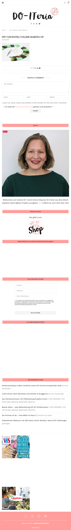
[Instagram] (33, 23)
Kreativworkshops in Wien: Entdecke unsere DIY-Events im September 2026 (31, 386)
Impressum (37, 523)
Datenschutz (45, 523)
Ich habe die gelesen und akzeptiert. (29, 107)
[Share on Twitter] (35, 68)
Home (3, 30)
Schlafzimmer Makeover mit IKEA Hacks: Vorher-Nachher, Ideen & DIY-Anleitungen (34, 420)
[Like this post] (32, 68)
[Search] (65, 2)
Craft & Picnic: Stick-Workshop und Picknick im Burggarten (25, 394)
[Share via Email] (39, 68)
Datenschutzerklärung (24, 107)
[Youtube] (39, 23)
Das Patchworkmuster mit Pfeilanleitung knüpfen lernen (24, 399)
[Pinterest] (36, 23)
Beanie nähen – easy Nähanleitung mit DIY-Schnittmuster (25, 407)
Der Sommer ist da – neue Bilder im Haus (18, 415)
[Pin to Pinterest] (37, 68)
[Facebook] (31, 23)
